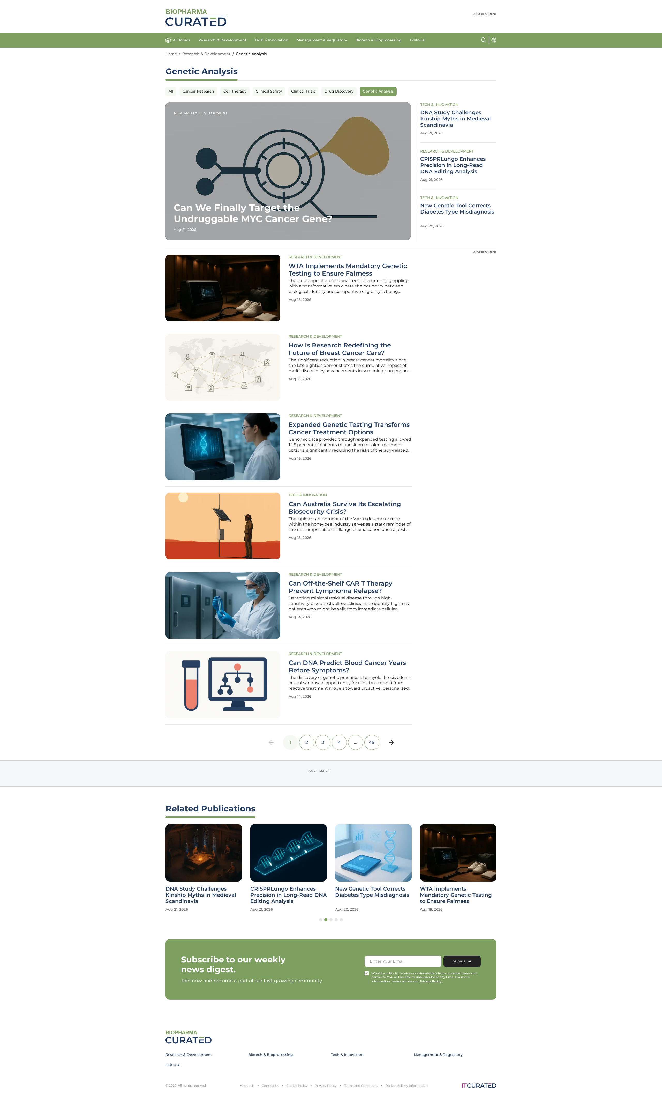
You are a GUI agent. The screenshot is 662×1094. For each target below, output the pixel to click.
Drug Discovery (339, 91)
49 (372, 742)
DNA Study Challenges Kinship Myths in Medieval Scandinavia (455, 118)
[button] (320, 919)
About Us (247, 1086)
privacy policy (430, 981)
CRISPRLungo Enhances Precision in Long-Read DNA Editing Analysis (453, 165)
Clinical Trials (303, 91)
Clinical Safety (269, 91)
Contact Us (270, 1086)
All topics (181, 40)
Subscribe (462, 961)
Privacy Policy (326, 1086)
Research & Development (222, 40)
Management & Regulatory (322, 40)
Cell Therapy (234, 91)
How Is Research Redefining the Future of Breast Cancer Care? (340, 349)
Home (171, 53)
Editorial (417, 40)
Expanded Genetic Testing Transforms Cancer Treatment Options (349, 428)
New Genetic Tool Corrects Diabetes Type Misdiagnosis (457, 208)
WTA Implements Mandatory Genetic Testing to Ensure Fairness (348, 269)
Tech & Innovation (271, 40)
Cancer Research (198, 91)
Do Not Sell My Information (406, 1086)
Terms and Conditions (361, 1086)
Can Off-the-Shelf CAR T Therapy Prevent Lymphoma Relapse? (340, 587)
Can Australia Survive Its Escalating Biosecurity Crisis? (345, 507)
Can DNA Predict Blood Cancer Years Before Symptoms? (347, 666)
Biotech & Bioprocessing (378, 40)
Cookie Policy (296, 1086)
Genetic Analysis (378, 91)
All (171, 91)
